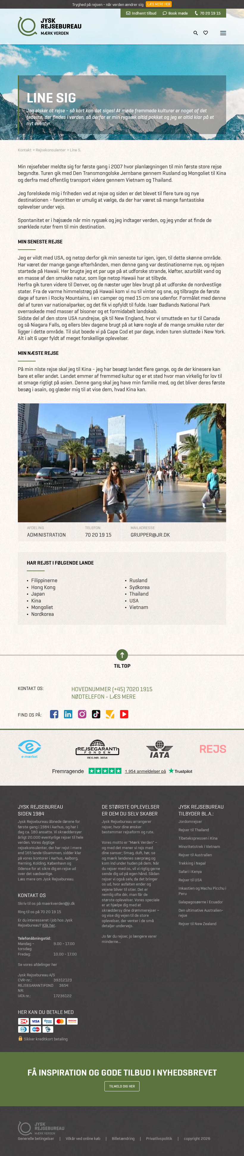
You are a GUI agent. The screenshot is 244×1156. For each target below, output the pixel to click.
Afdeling (35, 527)
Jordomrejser (190, 821)
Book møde (178, 13)
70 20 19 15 (210, 13)
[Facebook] (54, 714)
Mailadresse (143, 527)
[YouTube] (124, 714)
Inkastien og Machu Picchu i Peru (202, 891)
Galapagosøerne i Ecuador (201, 902)
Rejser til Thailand (194, 829)
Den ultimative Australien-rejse (201, 913)
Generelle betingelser (36, 1138)
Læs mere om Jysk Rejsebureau (45, 879)
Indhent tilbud (144, 13)
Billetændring (123, 1138)
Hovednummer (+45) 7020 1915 (111, 689)
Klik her (48, 925)
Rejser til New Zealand (197, 923)
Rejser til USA (190, 879)
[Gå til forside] (49, 26)
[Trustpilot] (110, 714)
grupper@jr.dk (150, 535)
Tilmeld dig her (122, 1086)
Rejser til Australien (195, 854)
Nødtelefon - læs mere (103, 696)
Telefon (93, 527)
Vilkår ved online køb (83, 1138)
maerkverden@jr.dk (58, 903)
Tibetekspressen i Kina (198, 838)
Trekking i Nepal (192, 863)
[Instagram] (82, 714)
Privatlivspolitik (159, 1138)
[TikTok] (96, 714)
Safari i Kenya (190, 871)
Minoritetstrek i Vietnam (199, 846)
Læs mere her (158, 4)
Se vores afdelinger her (37, 964)
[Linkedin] (68, 714)
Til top (122, 665)
